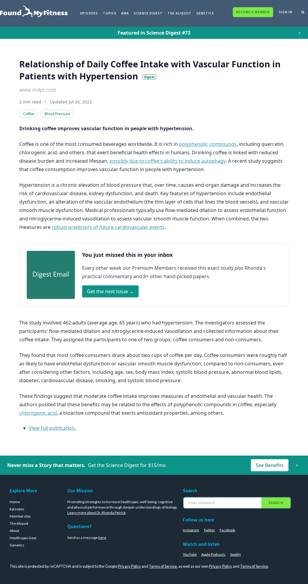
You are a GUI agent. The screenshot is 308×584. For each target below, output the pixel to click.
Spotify (235, 554)
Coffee (28, 113)
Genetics (205, 13)
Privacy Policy (129, 566)
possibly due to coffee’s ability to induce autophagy (167, 161)
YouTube (190, 554)
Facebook (227, 530)
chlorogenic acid (38, 413)
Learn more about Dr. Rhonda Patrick (96, 512)
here (102, 537)
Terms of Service (163, 566)
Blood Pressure (57, 113)
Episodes (89, 13)
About (14, 530)
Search (276, 503)
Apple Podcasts (213, 554)
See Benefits (270, 465)
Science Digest (148, 13)
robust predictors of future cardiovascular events (108, 227)
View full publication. (52, 428)
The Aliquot (180, 13)
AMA (125, 13)
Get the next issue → (110, 291)
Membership (20, 516)
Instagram (191, 530)
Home (15, 501)
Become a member (253, 12)
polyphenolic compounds (208, 144)
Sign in (285, 12)
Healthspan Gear (23, 538)
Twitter (209, 530)
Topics (109, 13)
